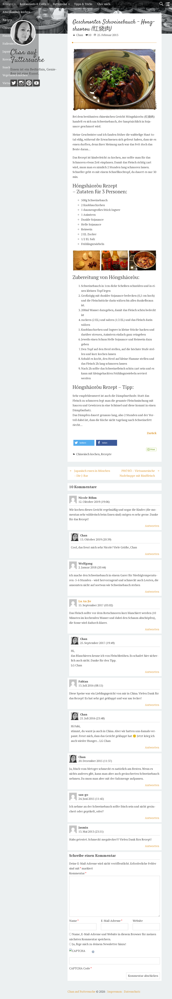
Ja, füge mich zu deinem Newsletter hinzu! (98, 944)
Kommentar (77, 873)
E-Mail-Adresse (111, 921)
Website (138, 921)
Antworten (152, 526)
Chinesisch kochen (88, 454)
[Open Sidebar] (168, 4)
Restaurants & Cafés (33, 4)
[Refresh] (93, 951)
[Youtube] (36, 83)
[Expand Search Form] (161, 4)
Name (74, 921)
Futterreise (60, 4)
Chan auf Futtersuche (27, 56)
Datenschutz (132, 991)
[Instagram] (21, 83)
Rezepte (8, 4)
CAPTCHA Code (79, 968)
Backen (7, 20)
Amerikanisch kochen (16, 12)
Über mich (103, 4)
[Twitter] (13, 83)
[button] (83, 443)
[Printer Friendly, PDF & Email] (151, 449)
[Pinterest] (29, 83)
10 (89, 35)
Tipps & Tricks (83, 4)
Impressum (114, 991)
